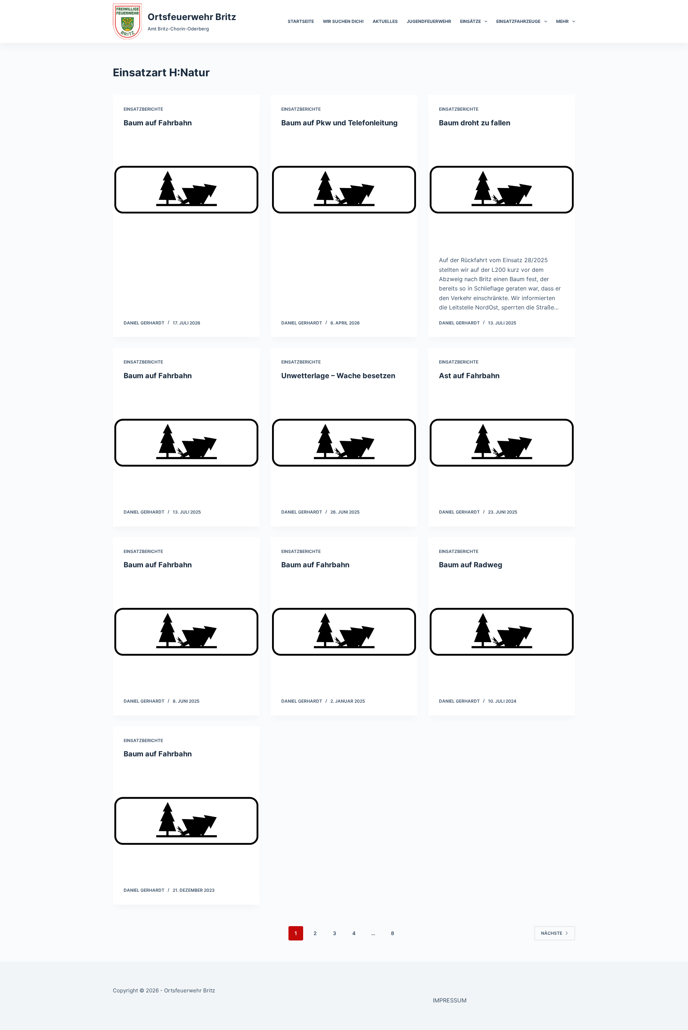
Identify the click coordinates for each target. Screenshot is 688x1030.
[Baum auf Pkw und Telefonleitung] (344, 190)
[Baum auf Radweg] (501, 632)
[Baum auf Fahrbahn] (186, 190)
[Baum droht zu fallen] (501, 190)
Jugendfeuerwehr (429, 21)
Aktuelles (385, 21)
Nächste (551, 933)
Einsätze (470, 21)
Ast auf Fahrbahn (469, 375)
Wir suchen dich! (343, 21)
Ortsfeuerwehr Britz (192, 16)
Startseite (301, 21)
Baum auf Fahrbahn (158, 123)
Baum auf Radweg (470, 564)
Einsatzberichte (143, 109)
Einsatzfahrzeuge (518, 21)
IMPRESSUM (450, 1000)
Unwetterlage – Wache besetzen (338, 375)
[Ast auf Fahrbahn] (501, 443)
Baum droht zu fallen (474, 123)
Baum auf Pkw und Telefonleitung (339, 123)
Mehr (562, 21)
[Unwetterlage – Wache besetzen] (344, 443)
